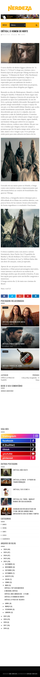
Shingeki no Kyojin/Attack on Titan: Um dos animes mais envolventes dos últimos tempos (26, 511)
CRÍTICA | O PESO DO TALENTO (14, 599)
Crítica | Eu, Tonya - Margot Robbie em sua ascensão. (24, 500)
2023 (5, 558)
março (7, 606)
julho (7, 579)
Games (4, 531)
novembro (9, 567)
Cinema (22, 35)
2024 (5, 555)
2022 (5, 561)
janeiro (8, 612)
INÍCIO (5, 25)
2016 (5, 628)
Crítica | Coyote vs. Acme (12, 366)
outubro (8, 570)
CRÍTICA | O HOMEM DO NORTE (14, 597)
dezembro (9, 564)
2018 (5, 622)
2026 (5, 549)
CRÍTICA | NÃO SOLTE (20, 470)
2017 (5, 625)
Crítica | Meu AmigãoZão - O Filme (16, 594)
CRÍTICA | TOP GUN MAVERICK (14, 588)
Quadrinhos (6, 539)
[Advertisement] (17, 645)
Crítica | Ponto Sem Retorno (13, 344)
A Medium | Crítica (11, 591)
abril (7, 603)
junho (7, 582)
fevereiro (9, 609)
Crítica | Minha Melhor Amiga (13, 322)
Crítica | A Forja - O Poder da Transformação (24, 480)
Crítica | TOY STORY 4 (21, 489)
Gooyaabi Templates (32, 674)
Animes (4, 524)
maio (7, 585)
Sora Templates (13, 674)
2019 (5, 619)
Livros (4, 535)
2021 (5, 616)
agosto (8, 576)
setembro (9, 573)
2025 (5, 552)
